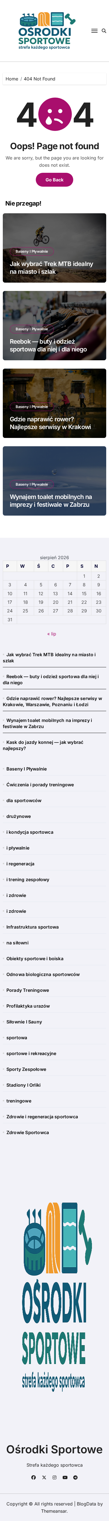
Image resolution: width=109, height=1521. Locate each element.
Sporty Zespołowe (26, 1069)
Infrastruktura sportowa (32, 927)
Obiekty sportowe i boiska (34, 958)
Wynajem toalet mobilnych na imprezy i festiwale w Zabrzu (51, 500)
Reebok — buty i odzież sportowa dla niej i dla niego (48, 345)
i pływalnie (17, 848)
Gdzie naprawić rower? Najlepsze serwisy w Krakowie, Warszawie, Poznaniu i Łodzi (53, 426)
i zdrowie (16, 895)
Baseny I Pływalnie (32, 251)
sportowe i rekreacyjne (31, 1053)
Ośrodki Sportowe (54, 1449)
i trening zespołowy (27, 879)
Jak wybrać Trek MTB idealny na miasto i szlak (51, 267)
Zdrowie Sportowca (27, 1132)
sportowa (16, 1037)
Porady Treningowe (27, 990)
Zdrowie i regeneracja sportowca (42, 1116)
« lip (51, 634)
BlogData (86, 1504)
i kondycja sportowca (29, 832)
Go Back (54, 179)
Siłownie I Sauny (24, 1022)
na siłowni (17, 942)
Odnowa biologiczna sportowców (43, 974)
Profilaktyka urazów (28, 1006)
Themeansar (54, 1511)
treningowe (18, 1101)
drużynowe (18, 816)
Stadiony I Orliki (23, 1085)
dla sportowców (24, 800)
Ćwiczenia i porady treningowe (40, 784)
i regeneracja (20, 863)
